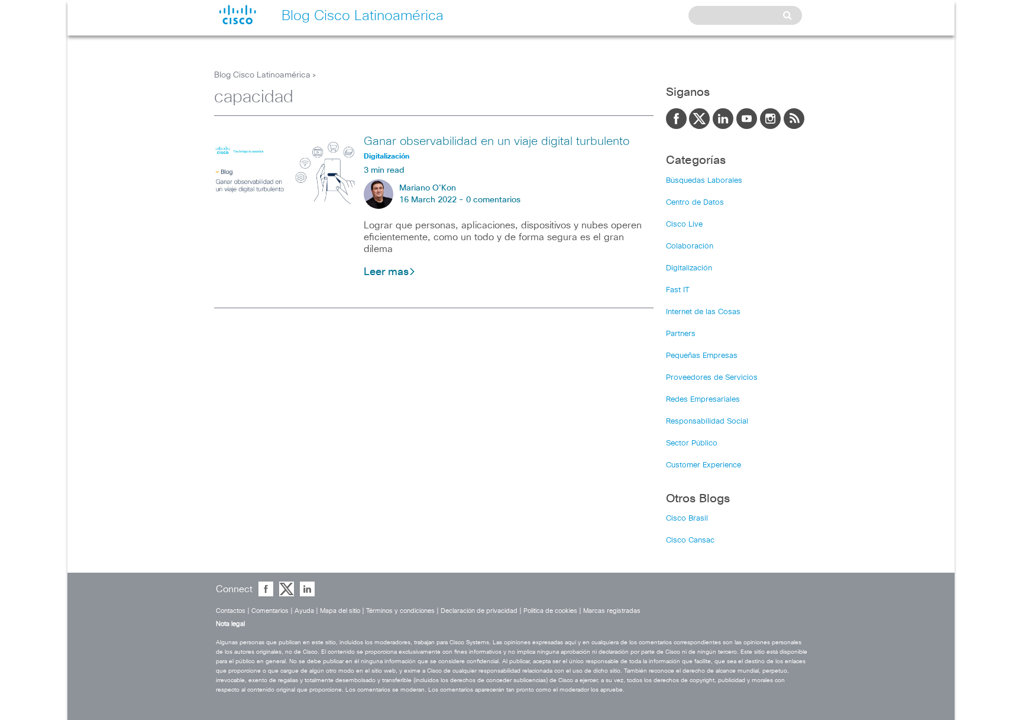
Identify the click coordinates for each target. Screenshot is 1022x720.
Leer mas (386, 272)
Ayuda (304, 611)
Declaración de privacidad (479, 611)
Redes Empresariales (703, 399)
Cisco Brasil (687, 518)
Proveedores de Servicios (712, 378)
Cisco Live (684, 224)
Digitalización (689, 268)
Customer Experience (703, 465)
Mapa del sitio (340, 611)
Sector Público (691, 443)
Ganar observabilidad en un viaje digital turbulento (496, 141)
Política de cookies (550, 611)
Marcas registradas (612, 611)
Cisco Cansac (690, 540)
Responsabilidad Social (707, 421)
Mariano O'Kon (427, 188)
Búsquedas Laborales (704, 181)
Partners (681, 334)
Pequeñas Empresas (702, 356)
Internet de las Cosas (703, 312)
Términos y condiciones (400, 611)
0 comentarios (493, 200)
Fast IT (678, 290)
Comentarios (270, 611)
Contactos (230, 611)
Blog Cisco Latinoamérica (262, 75)
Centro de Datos (695, 202)
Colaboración (689, 246)
